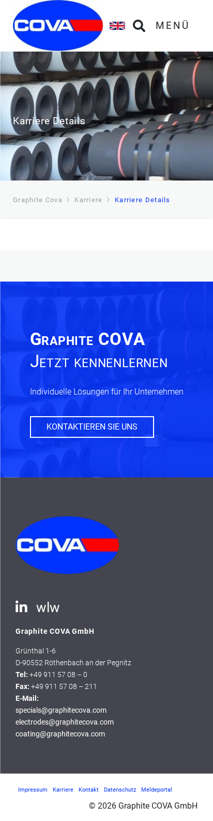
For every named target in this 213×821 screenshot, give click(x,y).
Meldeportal (156, 789)
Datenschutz (120, 789)
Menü (173, 25)
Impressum (33, 789)
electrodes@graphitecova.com (65, 722)
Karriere (63, 789)
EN (117, 26)
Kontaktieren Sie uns (92, 427)
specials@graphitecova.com (61, 710)
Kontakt (89, 789)
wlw (48, 607)
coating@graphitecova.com (60, 734)
